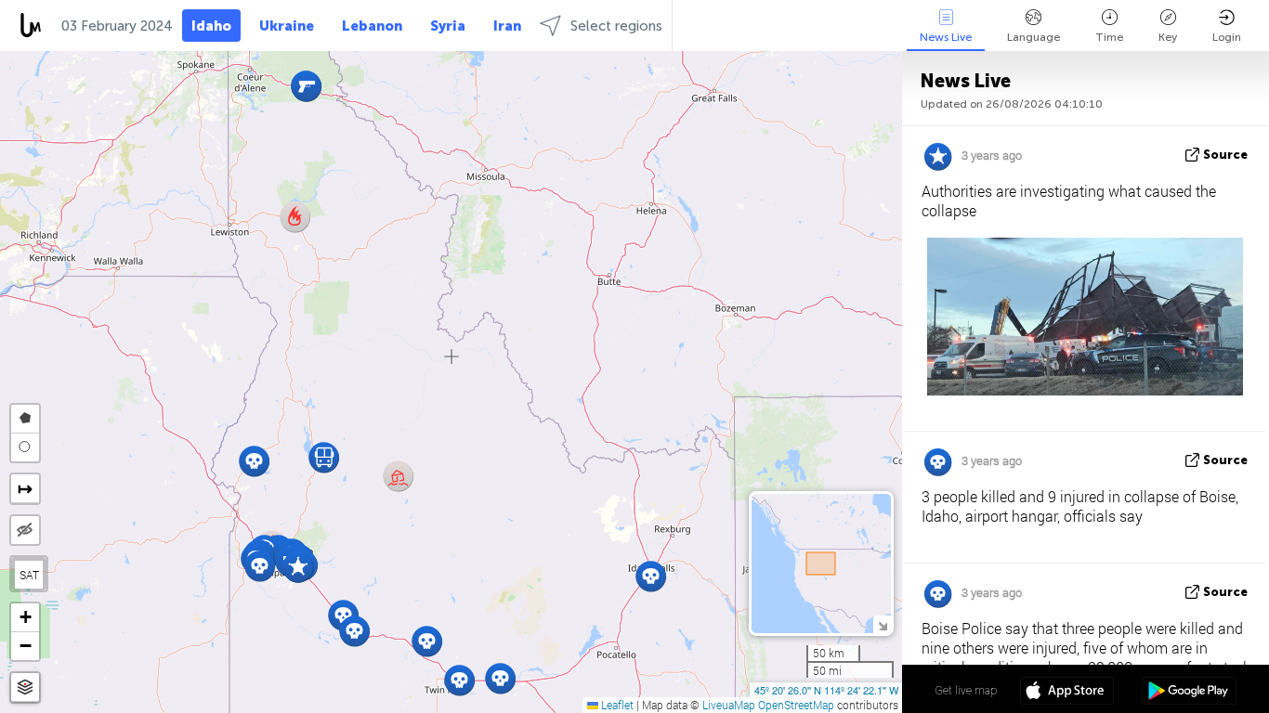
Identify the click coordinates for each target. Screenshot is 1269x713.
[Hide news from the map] (25, 530)
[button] (398, 476)
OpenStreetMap (796, 704)
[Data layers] (25, 687)
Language (1033, 37)
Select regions (616, 26)
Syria (447, 26)
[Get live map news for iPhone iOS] (1067, 692)
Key (1167, 37)
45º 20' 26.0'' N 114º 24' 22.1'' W (826, 689)
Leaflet (616, 704)
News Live (946, 37)
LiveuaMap (728, 704)
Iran (507, 26)
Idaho (211, 26)
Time (1109, 37)
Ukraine (286, 26)
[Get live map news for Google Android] (1189, 692)
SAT (29, 574)
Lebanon (372, 26)
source (1225, 155)
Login (1226, 37)
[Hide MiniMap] (882, 624)
